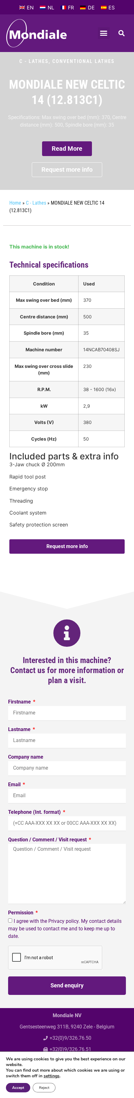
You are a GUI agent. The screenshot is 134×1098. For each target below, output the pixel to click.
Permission (21, 913)
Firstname (20, 702)
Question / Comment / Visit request (48, 840)
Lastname (20, 729)
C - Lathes (34, 61)
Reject (44, 1087)
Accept (18, 1087)
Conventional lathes (83, 61)
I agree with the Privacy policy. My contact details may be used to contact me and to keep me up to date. (65, 928)
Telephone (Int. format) (35, 812)
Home (15, 203)
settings (52, 1076)
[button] (104, 33)
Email (15, 784)
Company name (25, 757)
